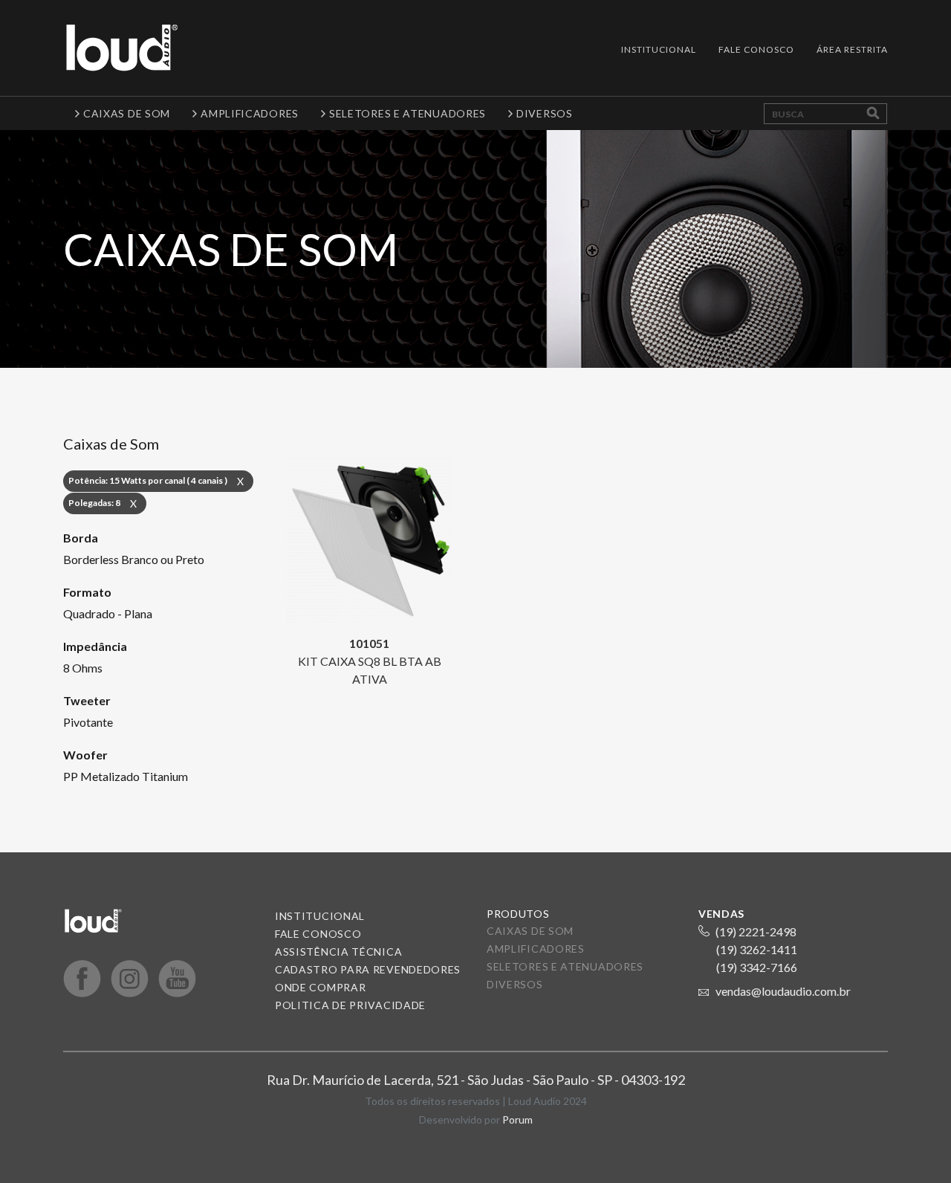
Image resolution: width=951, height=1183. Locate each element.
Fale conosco (318, 933)
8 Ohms (83, 668)
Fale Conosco (756, 49)
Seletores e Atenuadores (565, 966)
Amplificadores (536, 948)
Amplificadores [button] (250, 113)
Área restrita (852, 49)
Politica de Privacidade (350, 1005)
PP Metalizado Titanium (125, 776)
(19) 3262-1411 (756, 949)
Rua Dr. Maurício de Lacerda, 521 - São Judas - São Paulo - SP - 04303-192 (476, 1080)
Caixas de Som (530, 930)
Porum (517, 1119)
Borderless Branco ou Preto (133, 559)
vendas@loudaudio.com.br (783, 991)
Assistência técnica (338, 951)
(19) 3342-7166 (756, 967)
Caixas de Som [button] (126, 113)
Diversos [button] (544, 113)
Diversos (515, 984)
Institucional (658, 49)
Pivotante (88, 722)
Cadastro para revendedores (368, 969)
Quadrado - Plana (107, 613)
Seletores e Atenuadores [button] (407, 113)
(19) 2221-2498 (755, 931)
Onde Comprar (320, 987)
